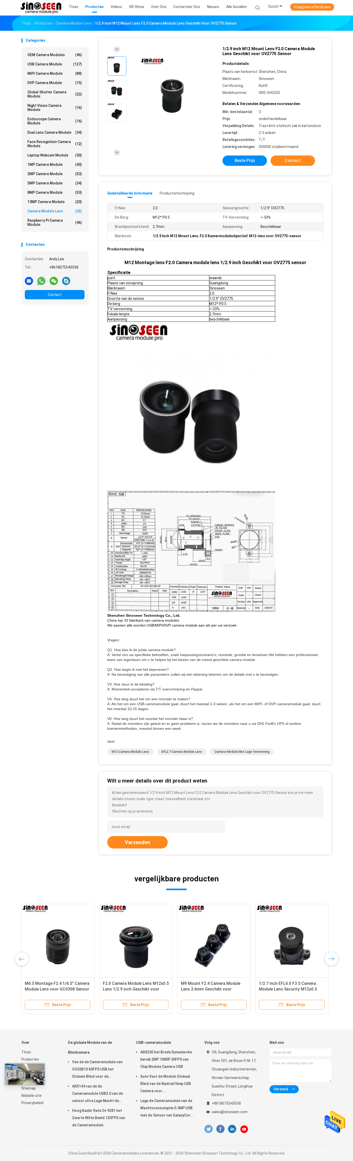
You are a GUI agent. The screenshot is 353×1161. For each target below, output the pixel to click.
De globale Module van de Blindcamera (90, 1047)
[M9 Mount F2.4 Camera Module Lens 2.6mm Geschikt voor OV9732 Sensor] (214, 940)
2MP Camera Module (54, 174)
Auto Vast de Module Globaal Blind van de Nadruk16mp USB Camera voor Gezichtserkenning (165, 1084)
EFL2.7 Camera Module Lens (182, 752)
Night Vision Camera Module (54, 107)
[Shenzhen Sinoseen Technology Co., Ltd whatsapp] (41, 281)
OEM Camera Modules (54, 55)
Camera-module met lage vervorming (242, 752)
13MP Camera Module (54, 202)
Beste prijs (245, 160)
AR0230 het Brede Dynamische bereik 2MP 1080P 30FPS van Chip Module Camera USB (166, 1059)
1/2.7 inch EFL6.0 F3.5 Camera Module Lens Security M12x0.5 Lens (288, 989)
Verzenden (137, 842)
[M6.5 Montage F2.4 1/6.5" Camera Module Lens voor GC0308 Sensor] (58, 940)
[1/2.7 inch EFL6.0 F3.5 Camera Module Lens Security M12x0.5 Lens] (292, 940)
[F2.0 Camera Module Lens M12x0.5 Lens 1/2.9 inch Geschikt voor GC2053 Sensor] (136, 940)
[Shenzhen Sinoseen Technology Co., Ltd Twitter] (208, 1129)
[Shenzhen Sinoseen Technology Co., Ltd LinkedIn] (232, 1129)
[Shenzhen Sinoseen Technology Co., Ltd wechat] (54, 281)
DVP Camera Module (54, 83)
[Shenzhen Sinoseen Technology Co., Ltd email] (29, 281)
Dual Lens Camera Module (54, 132)
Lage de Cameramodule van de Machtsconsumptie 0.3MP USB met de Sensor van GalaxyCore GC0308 (166, 1109)
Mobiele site (31, 1095)
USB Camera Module (54, 64)
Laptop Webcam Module (54, 155)
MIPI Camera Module (54, 73)
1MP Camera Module (54, 164)
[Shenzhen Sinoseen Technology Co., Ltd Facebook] (220, 1129)
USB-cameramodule (153, 1042)
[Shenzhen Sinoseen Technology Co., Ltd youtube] (244, 1129)
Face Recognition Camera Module (54, 144)
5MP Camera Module (54, 183)
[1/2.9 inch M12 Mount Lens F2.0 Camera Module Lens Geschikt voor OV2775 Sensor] (172, 90)
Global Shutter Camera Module (54, 94)
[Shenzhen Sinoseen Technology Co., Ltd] (41, 8)
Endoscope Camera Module (54, 121)
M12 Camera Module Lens (130, 752)
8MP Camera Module (54, 192)
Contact (55, 295)
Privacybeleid (32, 1103)
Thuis (26, 1052)
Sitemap (28, 1088)
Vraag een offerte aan (312, 7)
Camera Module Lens (54, 211)
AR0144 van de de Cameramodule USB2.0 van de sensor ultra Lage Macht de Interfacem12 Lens (97, 1094)
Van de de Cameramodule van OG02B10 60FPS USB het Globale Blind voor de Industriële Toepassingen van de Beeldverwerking (97, 1070)
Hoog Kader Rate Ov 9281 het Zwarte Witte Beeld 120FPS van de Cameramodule (98, 1117)
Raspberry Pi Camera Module (54, 222)
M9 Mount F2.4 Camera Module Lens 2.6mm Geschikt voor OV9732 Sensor (210, 989)
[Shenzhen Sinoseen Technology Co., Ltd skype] (66, 281)
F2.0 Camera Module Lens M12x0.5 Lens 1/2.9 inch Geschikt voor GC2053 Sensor (136, 989)
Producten (30, 1059)
